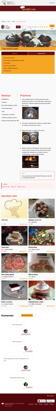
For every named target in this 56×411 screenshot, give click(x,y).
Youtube (41, 404)
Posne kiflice (6, 63)
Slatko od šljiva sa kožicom (10, 68)
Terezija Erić (29, 387)
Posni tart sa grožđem (9, 65)
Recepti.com (28, 8)
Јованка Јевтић (7, 27)
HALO (10, 406)
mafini (15, 186)
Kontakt (11, 404)
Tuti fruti (14, 212)
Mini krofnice (42, 266)
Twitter (36, 404)
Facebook (31, 404)
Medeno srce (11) (42, 212)
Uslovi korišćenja (20, 403)
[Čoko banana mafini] (36, 113)
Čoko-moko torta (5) (8, 57)
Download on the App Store (42, 400)
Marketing (7, 404)
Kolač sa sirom (14, 294)
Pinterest (52, 404)
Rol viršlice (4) (7, 70)
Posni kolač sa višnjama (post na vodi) (13, 60)
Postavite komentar (27, 315)
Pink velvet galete (14, 266)
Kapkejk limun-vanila (42, 294)
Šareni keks (42, 239)
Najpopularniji (41, 53)
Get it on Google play (50, 400)
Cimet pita (14, 239)
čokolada (7, 186)
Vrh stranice (50, 395)
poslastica (22, 186)
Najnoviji (14, 53)
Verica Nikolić (29, 351)
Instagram (46, 404)
